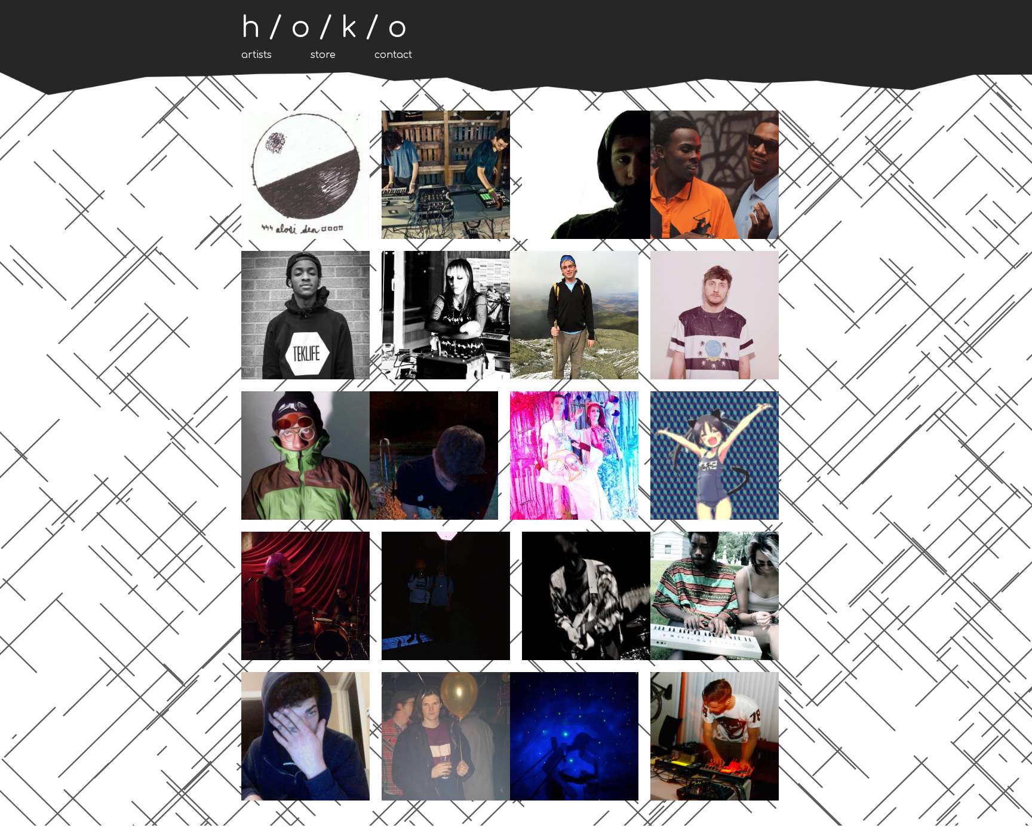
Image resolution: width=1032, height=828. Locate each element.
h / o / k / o (324, 28)
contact (393, 55)
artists (256, 55)
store (323, 55)
